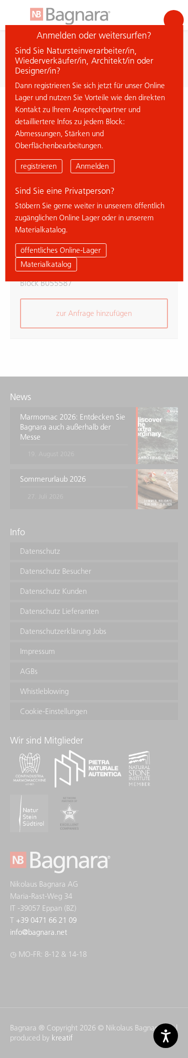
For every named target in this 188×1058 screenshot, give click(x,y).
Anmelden (92, 166)
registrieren (39, 166)
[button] (173, 20)
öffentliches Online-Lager (61, 250)
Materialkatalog (46, 264)
